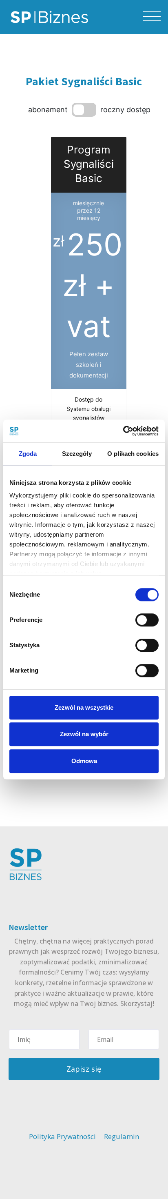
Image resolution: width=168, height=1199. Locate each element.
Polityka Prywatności (62, 1136)
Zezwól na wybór (84, 734)
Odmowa (84, 760)
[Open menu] (152, 17)
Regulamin (121, 1136)
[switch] (147, 619)
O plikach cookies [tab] (133, 453)
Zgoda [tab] (28, 453)
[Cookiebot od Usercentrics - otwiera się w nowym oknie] (123, 431)
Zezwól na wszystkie (84, 707)
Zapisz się (83, 1069)
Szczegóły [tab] (77, 453)
